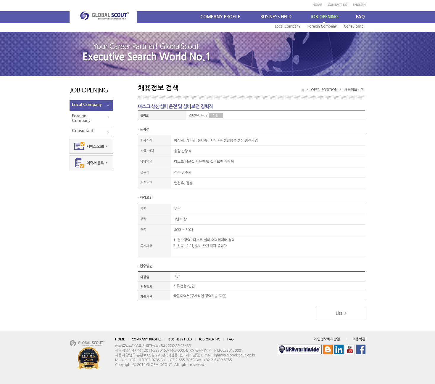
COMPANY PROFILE (220, 17)
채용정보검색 (354, 90)
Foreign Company (322, 26)
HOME (120, 339)
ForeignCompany (81, 118)
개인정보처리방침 (327, 339)
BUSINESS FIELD (276, 17)
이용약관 (358, 339)
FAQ (360, 17)
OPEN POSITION (324, 90)
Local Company (287, 26)
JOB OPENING (324, 17)
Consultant (353, 26)
